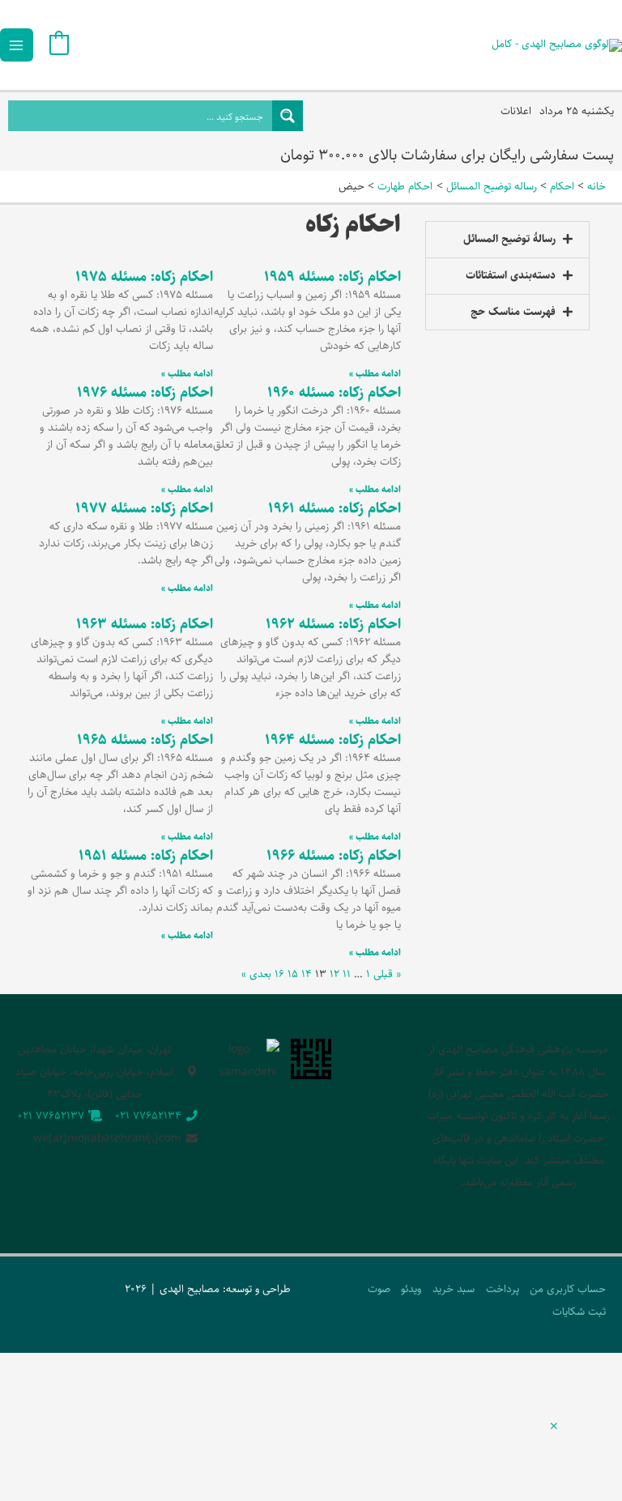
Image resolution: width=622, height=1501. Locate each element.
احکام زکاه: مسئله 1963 (144, 624)
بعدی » (256, 974)
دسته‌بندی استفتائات (511, 275)
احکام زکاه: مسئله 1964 (333, 740)
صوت (379, 1289)
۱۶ (279, 974)
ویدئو (411, 1289)
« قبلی (387, 974)
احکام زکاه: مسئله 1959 (332, 277)
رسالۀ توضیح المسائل (509, 239)
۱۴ (306, 974)
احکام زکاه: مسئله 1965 (145, 740)
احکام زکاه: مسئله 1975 (144, 277)
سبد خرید (453, 1289)
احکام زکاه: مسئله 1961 (334, 508)
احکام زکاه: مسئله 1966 (333, 855)
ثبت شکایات (579, 1311)
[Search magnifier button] (287, 115)
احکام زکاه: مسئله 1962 (333, 624)
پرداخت (502, 1289)
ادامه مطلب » (375, 373)
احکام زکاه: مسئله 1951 (146, 855)
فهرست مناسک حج (513, 312)
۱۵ (293, 974)
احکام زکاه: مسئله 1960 (334, 392)
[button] (507, 239)
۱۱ (347, 974)
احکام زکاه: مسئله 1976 (145, 392)
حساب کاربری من (568, 1289)
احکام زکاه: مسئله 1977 (144, 508)
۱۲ (334, 974)
